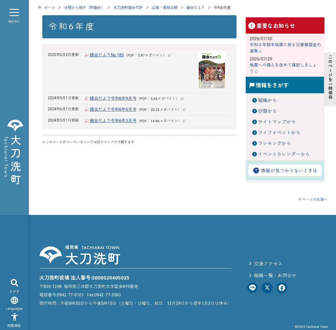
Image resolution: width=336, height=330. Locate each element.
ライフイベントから (279, 132)
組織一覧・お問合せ (275, 275)
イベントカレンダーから (284, 154)
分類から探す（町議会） (84, 8)
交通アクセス (267, 263)
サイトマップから (277, 122)
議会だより (195, 8)
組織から (267, 100)
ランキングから (274, 143)
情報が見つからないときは (289, 170)
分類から (267, 111)
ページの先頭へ (315, 200)
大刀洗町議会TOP (128, 8)
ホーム (49, 8)
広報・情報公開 (164, 8)
